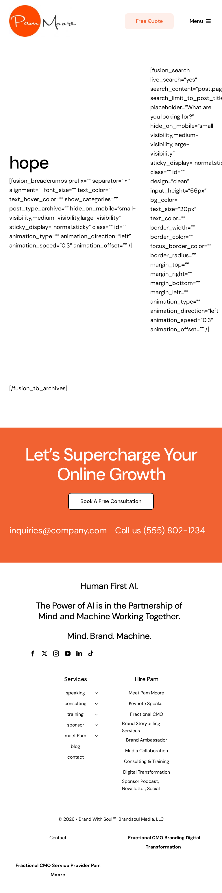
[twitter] (44, 654)
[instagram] (56, 654)
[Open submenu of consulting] (96, 703)
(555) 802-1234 (174, 530)
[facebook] (33, 654)
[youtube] (68, 654)
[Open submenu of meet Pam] (96, 736)
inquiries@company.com (58, 530)
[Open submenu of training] (96, 714)
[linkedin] (79, 654)
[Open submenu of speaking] (96, 693)
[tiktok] (91, 654)
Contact (57, 838)
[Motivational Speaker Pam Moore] (42, 8)
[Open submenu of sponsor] (96, 725)
